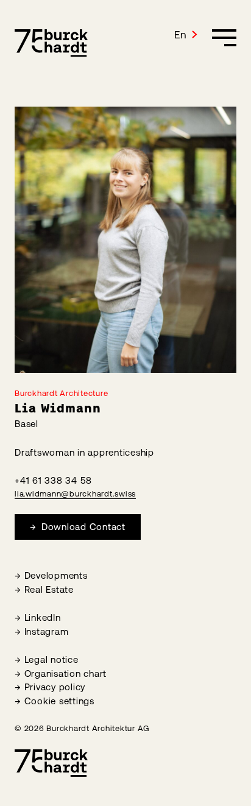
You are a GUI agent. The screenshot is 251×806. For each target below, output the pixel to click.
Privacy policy (55, 687)
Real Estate (49, 589)
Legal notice (51, 659)
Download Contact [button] (81, 526)
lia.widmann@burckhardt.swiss (75, 493)
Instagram (46, 631)
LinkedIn (42, 617)
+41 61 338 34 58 (53, 480)
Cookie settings (59, 701)
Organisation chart (65, 673)
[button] (186, 34)
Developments (56, 575)
